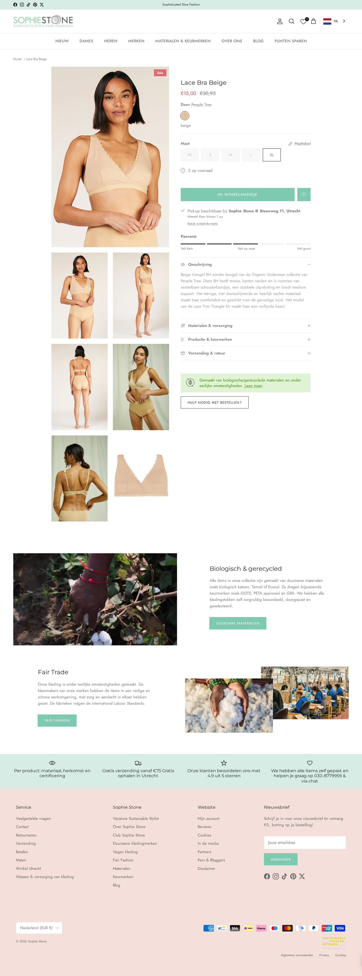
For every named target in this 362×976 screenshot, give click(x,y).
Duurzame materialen (238, 623)
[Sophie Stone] (43, 21)
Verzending (26, 843)
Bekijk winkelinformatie (203, 223)
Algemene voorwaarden (297, 955)
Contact (22, 827)
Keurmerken (123, 877)
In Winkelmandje (237, 194)
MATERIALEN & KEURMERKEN (183, 41)
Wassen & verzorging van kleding (45, 877)
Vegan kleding (125, 852)
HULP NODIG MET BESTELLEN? (215, 402)
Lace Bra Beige (36, 59)
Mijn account (208, 818)
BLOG (258, 41)
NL (336, 21)
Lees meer (253, 386)
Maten (21, 860)
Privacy (324, 955)
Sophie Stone (37, 941)
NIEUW (62, 41)
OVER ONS (232, 41)
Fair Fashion (57, 720)
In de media (208, 843)
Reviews (204, 827)
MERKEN (136, 41)
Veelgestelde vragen (33, 818)
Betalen (22, 852)
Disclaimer (206, 868)
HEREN (110, 41)
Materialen (121, 868)
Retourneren (26, 835)
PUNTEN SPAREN (291, 41)
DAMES (86, 41)
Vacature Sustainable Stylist (136, 818)
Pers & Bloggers (211, 860)
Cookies (204, 835)
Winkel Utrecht (28, 868)
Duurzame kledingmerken (135, 843)
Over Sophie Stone (129, 827)
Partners (204, 852)
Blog (116, 885)
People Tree (201, 104)
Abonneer (281, 859)
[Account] (279, 21)
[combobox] (335, 21)
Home (17, 59)
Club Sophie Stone (129, 835)
